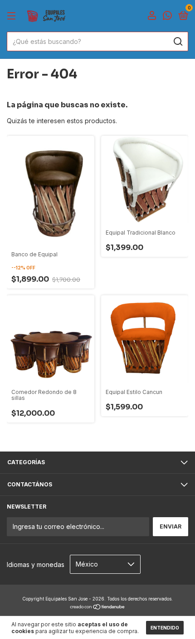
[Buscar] (177, 42)
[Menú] (13, 16)
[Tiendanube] (97, 607)
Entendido (165, 627)
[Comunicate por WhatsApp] (167, 16)
